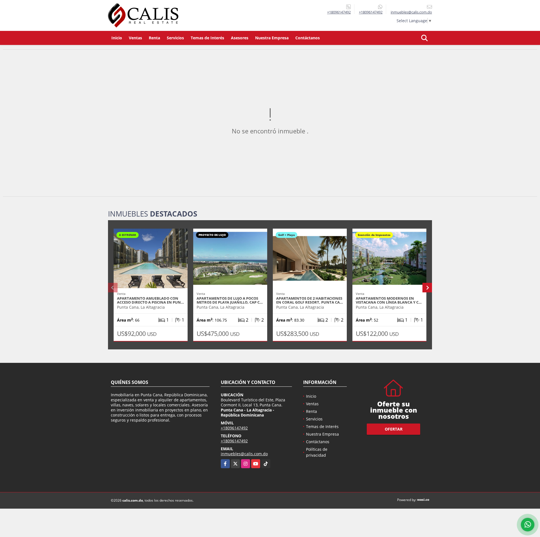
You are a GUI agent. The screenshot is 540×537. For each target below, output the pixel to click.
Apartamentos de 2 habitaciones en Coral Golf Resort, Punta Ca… (309, 300)
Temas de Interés (207, 37)
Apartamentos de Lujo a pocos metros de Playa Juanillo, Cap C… (230, 300)
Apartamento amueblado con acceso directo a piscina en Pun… (150, 300)
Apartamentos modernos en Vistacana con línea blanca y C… (389, 300)
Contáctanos (307, 37)
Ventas (135, 37)
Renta (154, 37)
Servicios (175, 37)
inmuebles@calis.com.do (244, 453)
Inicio (116, 37)
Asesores (239, 37)
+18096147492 (339, 12)
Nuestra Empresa (272, 37)
